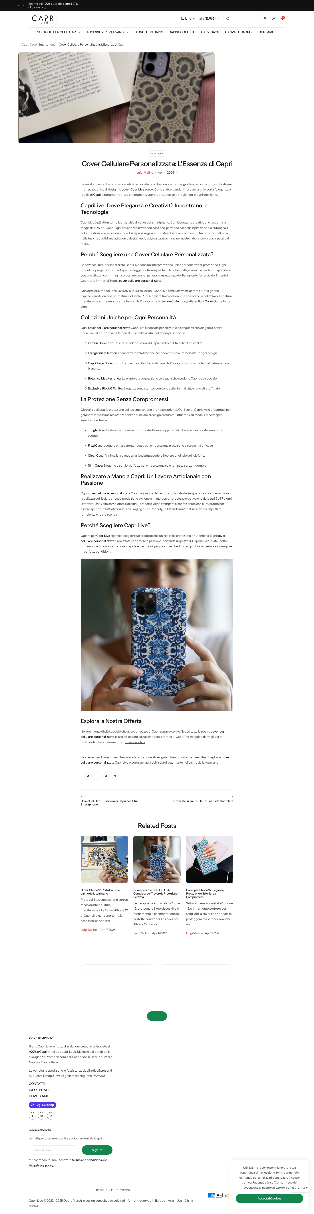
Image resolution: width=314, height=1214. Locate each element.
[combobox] (241, 18)
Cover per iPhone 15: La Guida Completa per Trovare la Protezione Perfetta (155, 893)
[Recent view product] (273, 18)
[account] (265, 18)
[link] (88, 776)
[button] (18, 5)
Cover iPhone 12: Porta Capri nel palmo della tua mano (100, 891)
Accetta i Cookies (269, 1198)
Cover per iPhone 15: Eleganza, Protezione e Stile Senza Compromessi (205, 893)
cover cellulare (135, 742)
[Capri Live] (44, 18)
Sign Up (97, 1150)
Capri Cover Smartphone (38, 44)
